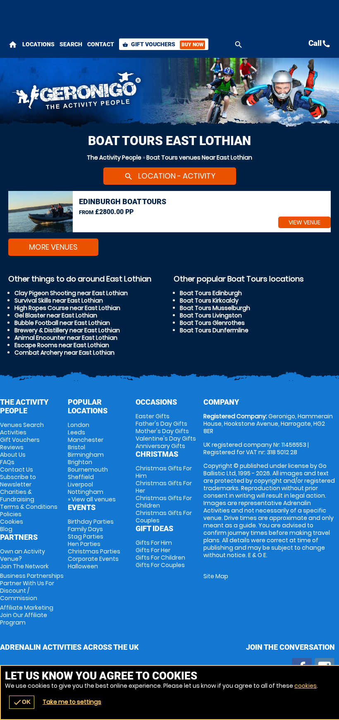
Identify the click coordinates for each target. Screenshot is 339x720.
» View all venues (92, 499)
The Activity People (114, 157)
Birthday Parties (91, 521)
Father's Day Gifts (161, 424)
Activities (13, 432)
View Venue (304, 222)
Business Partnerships (32, 587)
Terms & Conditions (28, 507)
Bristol (76, 447)
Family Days (85, 529)
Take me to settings (72, 702)
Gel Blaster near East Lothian (55, 315)
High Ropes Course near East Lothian (67, 308)
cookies (305, 686)
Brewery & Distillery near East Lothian (67, 330)
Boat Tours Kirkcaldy (209, 300)
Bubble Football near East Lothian (62, 323)
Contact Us (16, 469)
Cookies (11, 521)
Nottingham (85, 492)
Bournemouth (88, 469)
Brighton (80, 462)
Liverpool (80, 484)
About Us (13, 455)
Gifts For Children (160, 557)
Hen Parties (84, 544)
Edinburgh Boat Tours (122, 201)
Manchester (85, 440)
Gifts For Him (154, 543)
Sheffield (81, 477)
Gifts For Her (153, 550)
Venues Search (22, 425)
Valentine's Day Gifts (166, 438)
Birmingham (86, 455)
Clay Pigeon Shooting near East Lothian (71, 293)
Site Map (215, 576)
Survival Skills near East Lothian (58, 300)
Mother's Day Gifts (162, 431)
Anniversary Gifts (160, 446)
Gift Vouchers (162, 44)
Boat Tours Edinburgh (211, 293)
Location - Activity (169, 176)
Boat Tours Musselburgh (215, 308)
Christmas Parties (94, 551)
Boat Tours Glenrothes (212, 323)
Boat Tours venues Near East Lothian (199, 157)
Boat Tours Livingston (211, 315)
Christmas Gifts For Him (164, 472)
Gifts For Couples (160, 565)
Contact (100, 44)
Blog (6, 529)
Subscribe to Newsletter (18, 481)
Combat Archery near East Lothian (64, 352)
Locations (38, 44)
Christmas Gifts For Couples (164, 517)
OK (22, 702)
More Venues (53, 247)
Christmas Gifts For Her (164, 487)
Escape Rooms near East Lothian (61, 345)
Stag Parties (85, 536)
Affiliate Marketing (26, 615)
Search (71, 44)
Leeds (76, 432)
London (78, 425)
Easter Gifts (153, 416)
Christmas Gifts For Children (164, 502)
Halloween (83, 566)
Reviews (12, 447)
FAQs (7, 462)
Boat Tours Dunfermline (214, 330)
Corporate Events (93, 559)
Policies (10, 514)
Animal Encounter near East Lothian (65, 338)
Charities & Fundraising (17, 495)
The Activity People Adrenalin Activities (113, 93)
